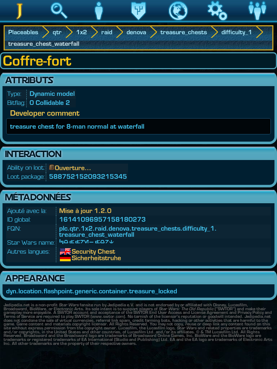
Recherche (59, 21)
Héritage (138, 21)
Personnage (99, 21)
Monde (178, 21)
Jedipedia (20, 21)
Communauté (257, 21)
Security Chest (77, 251)
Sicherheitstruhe (77, 258)
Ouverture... (73, 168)
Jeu (217, 21)
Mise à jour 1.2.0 (85, 210)
